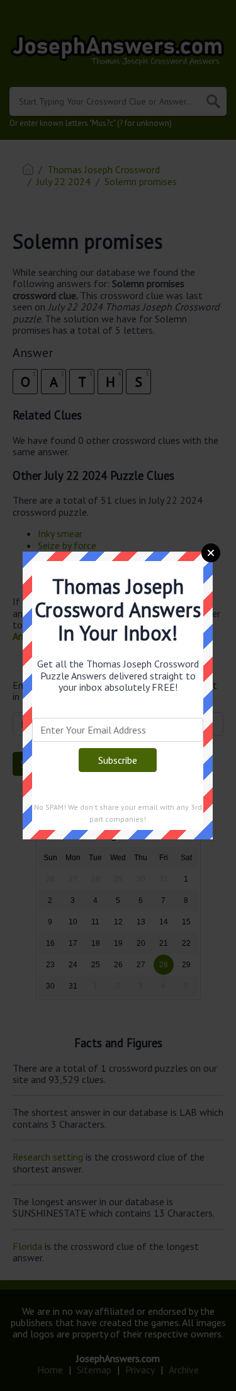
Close (210, 552)
